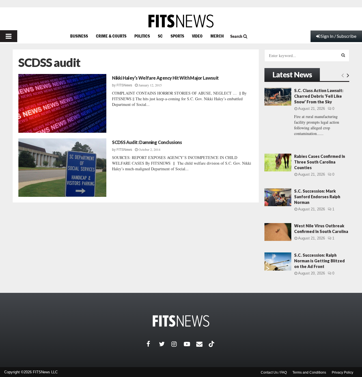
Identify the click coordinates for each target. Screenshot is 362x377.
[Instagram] (177, 344)
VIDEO (197, 35)
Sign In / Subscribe (338, 36)
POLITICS (142, 35)
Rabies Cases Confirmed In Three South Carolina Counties (319, 162)
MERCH (217, 35)
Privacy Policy (342, 372)
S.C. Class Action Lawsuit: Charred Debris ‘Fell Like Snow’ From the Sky (318, 96)
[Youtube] (190, 344)
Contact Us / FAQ (274, 372)
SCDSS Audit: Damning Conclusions (147, 142)
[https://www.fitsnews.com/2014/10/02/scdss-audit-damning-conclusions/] (62, 167)
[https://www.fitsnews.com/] (181, 21)
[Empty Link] (343, 75)
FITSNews (124, 85)
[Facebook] (152, 344)
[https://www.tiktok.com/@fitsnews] (212, 344)
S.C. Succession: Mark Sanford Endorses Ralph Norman (317, 197)
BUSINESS (79, 35)
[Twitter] (165, 344)
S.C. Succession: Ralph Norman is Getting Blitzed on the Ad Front (319, 261)
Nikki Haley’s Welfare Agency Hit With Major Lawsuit (165, 77)
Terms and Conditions (309, 372)
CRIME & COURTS (111, 35)
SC (160, 35)
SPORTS (177, 35)
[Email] (202, 344)
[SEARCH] (343, 55)
